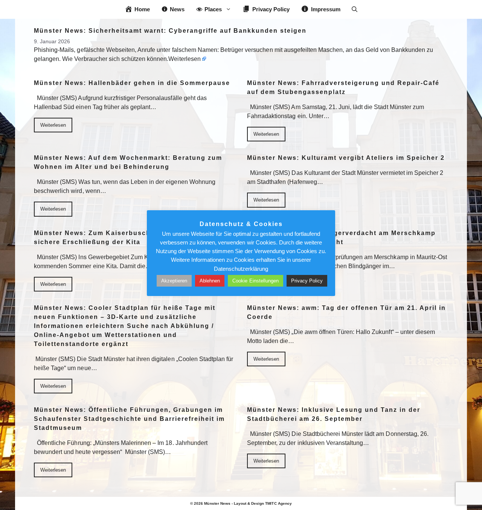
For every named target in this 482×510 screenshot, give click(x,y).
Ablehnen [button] (210, 281)
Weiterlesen (184, 59)
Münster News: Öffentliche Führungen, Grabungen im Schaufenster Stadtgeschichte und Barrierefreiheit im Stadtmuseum (129, 419)
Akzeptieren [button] (174, 281)
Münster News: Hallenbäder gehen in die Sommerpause (132, 83)
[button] (354, 9)
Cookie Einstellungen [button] (255, 281)
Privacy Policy (307, 281)
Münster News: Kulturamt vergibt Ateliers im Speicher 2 (346, 158)
